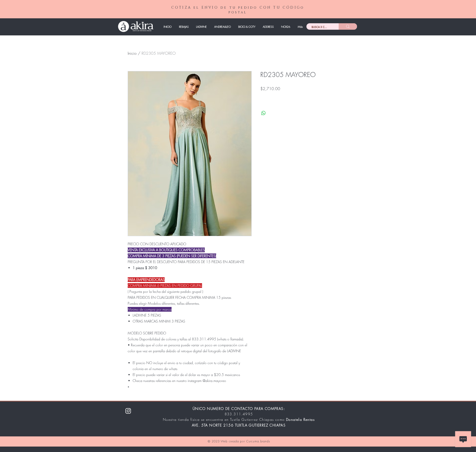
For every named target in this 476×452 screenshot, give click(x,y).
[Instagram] (128, 411)
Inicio (132, 53)
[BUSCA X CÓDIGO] (348, 26)
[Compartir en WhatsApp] (264, 113)
